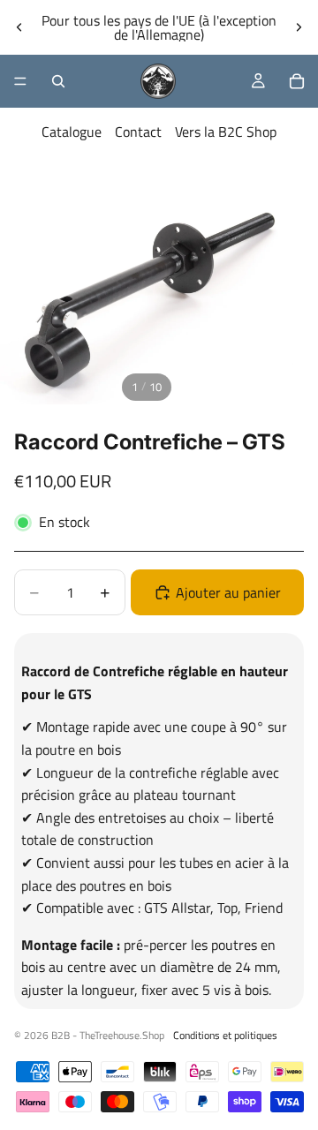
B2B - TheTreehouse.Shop (107, 1035)
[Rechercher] (58, 81)
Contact (138, 131)
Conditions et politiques (225, 1035)
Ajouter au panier (228, 592)
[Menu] (20, 81)
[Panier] (296, 81)
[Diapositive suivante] (298, 27)
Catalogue (72, 131)
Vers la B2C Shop (225, 131)
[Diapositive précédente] (19, 27)
